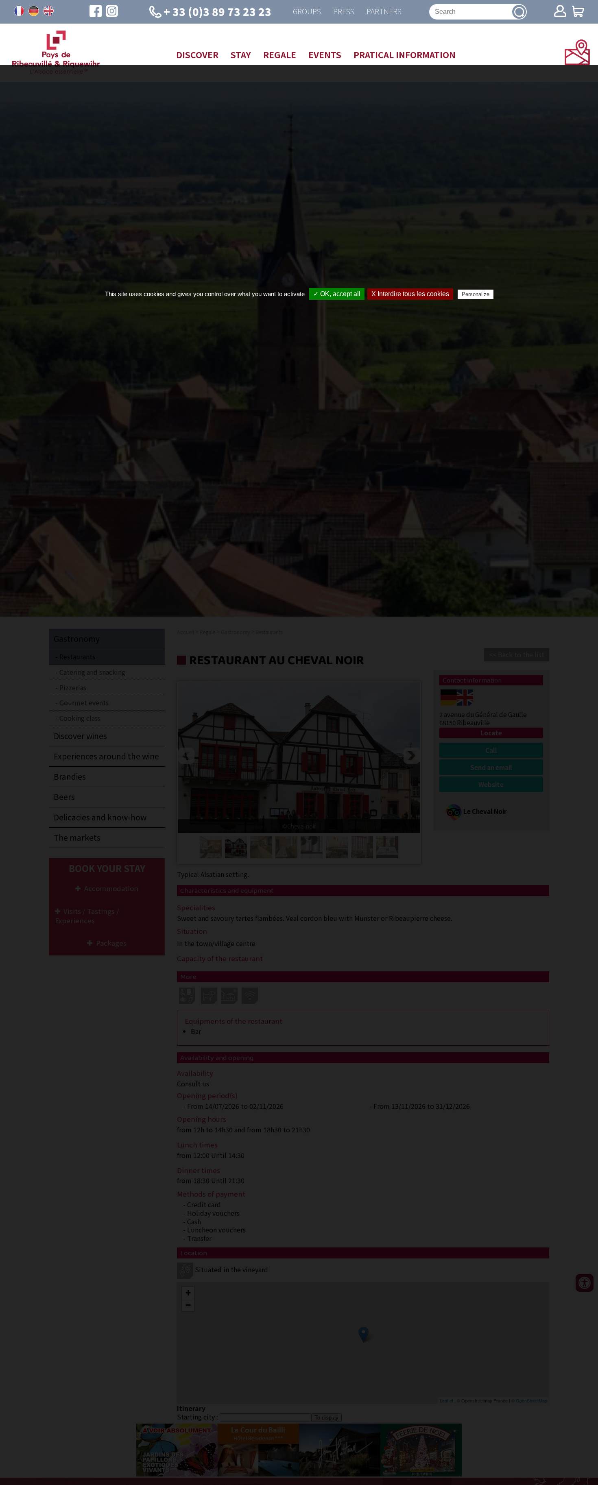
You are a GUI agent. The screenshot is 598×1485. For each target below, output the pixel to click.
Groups (307, 11)
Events (324, 54)
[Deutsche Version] (33, 10)
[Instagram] (112, 12)
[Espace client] (560, 12)
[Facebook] (95, 12)
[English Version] (48, 10)
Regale (279, 54)
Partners (384, 11)
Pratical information (405, 54)
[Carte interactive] (577, 62)
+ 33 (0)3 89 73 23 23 (217, 11)
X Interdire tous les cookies (410, 293)
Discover (197, 54)
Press (343, 11)
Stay (241, 54)
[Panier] (578, 12)
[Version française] (19, 10)
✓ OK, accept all (336, 293)
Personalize (475, 294)
